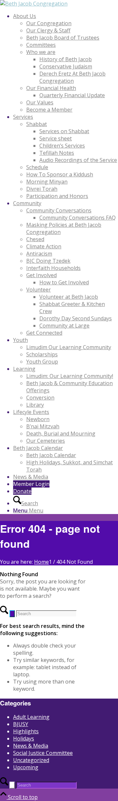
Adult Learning (31, 717)
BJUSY (20, 724)
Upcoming (25, 767)
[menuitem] (65, 62)
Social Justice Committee (43, 752)
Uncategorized (31, 760)
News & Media (30, 745)
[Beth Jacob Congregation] (34, 3)
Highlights (26, 731)
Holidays (23, 738)
